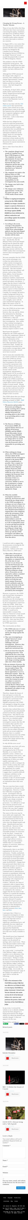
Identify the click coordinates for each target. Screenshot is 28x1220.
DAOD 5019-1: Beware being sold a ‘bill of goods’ (13, 1123)
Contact (16, 1201)
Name (5, 1160)
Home (4, 1197)
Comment (6, 1145)
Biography (10, 1197)
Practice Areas (17, 1197)
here (16, 908)
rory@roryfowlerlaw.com (16, 1209)
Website (5, 1172)
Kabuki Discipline (9, 1053)
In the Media (6, 1201)
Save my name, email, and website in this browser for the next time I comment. (14, 1182)
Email (5, 1166)
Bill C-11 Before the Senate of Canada (13, 1088)
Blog (12, 1201)
